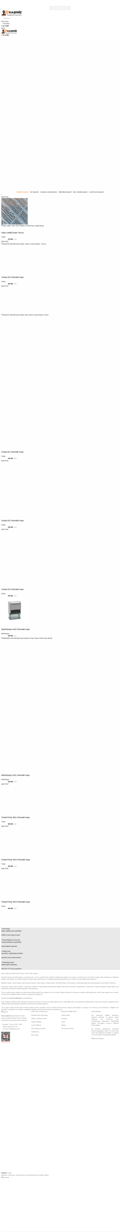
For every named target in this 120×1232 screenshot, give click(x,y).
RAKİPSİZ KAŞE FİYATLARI (60, 8)
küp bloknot (81, 1002)
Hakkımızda (35, 1032)
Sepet (63, 1022)
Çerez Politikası (36, 1025)
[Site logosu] (11, 13)
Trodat (3, 237)
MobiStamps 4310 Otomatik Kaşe (15, 629)
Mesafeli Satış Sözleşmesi (39, 1015)
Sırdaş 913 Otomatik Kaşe (12, 589)
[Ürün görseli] (22, 225)
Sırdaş (3, 281)
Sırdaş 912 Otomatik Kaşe (12, 520)
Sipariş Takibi (65, 1015)
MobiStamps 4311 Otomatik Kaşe (15, 775)
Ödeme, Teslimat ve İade (39, 1018)
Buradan (4, 998)
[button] (3, 229)
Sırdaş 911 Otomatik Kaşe (12, 452)
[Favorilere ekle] (8, 229)
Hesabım (64, 1018)
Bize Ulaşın (35, 1035)
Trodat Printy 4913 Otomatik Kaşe (15, 902)
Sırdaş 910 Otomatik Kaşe (12, 277)
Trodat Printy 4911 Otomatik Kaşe (15, 817)
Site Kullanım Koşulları (38, 1028)
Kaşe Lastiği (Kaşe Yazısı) (12, 233)
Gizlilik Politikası (36, 1022)
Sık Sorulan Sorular (67, 1028)
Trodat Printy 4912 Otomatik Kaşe (15, 860)
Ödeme (63, 1025)
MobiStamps (5, 633)
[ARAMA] (116, 18)
